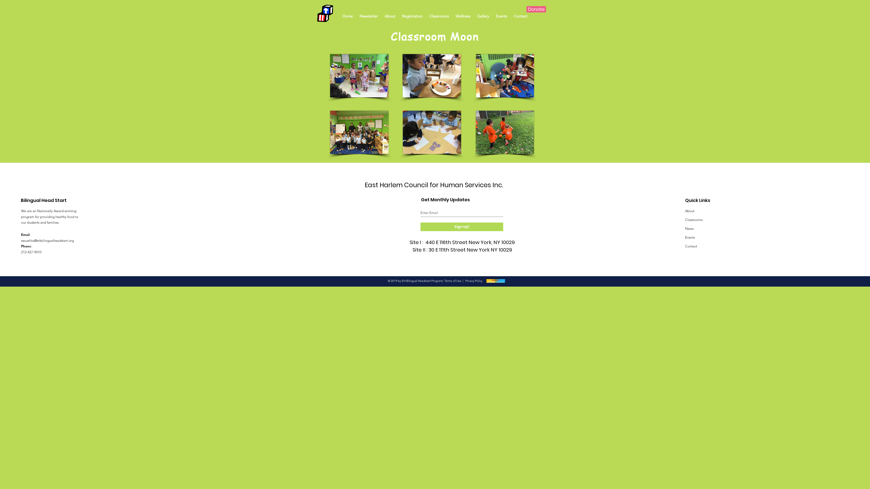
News (689, 228)
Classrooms (694, 220)
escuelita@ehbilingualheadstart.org (47, 240)
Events (690, 237)
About (689, 211)
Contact (691, 246)
